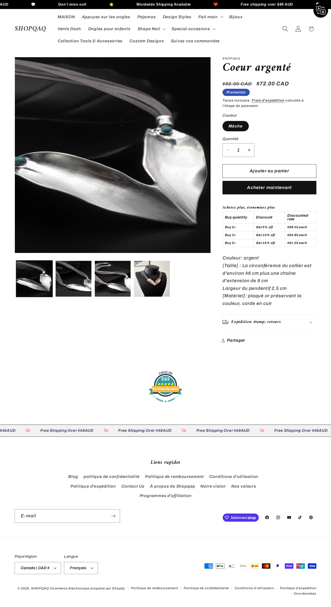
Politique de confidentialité (206, 588)
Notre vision (213, 486)
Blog (73, 476)
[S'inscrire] (113, 516)
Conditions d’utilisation (254, 588)
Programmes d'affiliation (166, 495)
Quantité (230, 139)
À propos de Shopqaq (172, 486)
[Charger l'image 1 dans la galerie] (34, 279)
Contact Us (133, 486)
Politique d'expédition (93, 486)
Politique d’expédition (298, 588)
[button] (210, 17)
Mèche (236, 126)
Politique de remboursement (174, 476)
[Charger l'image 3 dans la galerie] (113, 279)
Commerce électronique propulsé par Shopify (87, 588)
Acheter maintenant (269, 187)
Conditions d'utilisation (233, 476)
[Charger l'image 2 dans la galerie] (73, 279)
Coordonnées (305, 593)
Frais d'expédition (268, 100)
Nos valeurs (243, 486)
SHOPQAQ (40, 588)
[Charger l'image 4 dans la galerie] (152, 279)
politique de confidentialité (112, 476)
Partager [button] (236, 340)
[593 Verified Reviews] (165, 404)
